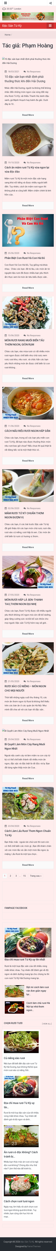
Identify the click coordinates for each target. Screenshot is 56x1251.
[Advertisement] (28, 890)
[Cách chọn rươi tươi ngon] (21, 1185)
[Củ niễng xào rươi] (21, 1042)
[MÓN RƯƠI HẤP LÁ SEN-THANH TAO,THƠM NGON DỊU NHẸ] (28, 572)
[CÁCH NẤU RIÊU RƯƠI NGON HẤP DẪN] (28, 403)
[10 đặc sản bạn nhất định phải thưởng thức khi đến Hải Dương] (28, 61)
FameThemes (34, 1246)
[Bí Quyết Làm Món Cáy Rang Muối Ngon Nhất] (25, 731)
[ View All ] (47, 1024)
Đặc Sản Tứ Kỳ (12, 25)
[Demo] (28, 16)
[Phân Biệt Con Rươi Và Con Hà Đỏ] (28, 230)
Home (7, 35)
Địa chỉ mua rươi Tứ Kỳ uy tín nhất (25, 959)
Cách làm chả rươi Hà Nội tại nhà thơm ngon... (38, 1007)
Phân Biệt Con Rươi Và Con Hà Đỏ (25, 258)
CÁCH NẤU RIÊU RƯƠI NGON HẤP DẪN (27, 430)
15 (24, 876)
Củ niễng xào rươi (14, 1058)
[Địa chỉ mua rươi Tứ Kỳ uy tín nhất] (21, 1086)
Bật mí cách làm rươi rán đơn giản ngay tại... (37, 991)
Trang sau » (35, 876)
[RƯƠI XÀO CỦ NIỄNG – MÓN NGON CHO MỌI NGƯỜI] (28, 658)
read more (28, 115)
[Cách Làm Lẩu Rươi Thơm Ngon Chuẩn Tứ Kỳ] (28, 803)
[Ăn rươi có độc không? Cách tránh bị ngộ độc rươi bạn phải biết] (21, 1136)
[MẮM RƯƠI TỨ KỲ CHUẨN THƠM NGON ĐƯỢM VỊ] (28, 485)
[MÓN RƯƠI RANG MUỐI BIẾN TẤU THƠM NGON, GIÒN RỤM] (28, 312)
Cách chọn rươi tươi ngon (19, 1201)
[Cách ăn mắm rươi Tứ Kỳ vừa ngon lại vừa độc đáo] (28, 139)
